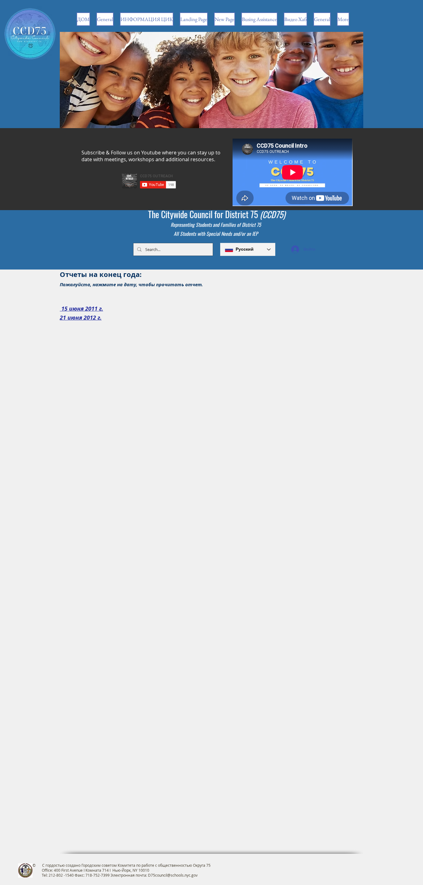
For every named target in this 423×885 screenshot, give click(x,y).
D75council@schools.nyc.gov (173, 875)
